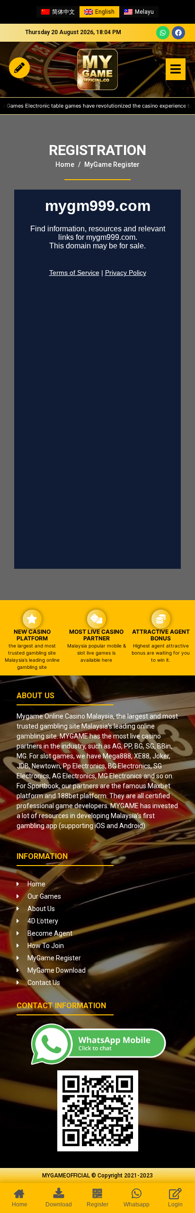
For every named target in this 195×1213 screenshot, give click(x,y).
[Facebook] (178, 32)
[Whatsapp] (162, 32)
